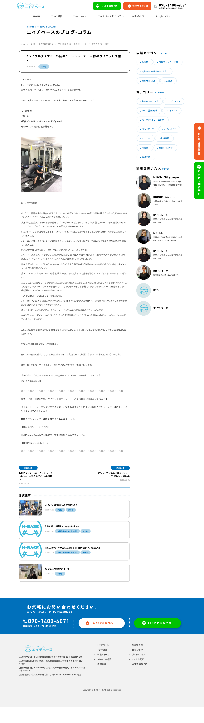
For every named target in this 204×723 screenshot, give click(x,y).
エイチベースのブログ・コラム (42, 44)
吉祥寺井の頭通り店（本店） (155, 71)
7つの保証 (57, 16)
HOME (37, 16)
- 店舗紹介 (100, 664)
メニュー (146, 138)
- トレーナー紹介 (103, 659)
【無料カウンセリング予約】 (35, 427)
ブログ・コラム (163, 16)
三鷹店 (168, 80)
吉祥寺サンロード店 (168, 62)
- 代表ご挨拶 (136, 649)
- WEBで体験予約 (138, 664)
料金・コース (80, 16)
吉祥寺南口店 (148, 80)
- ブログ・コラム (137, 654)
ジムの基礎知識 (149, 110)
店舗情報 (164, 138)
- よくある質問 (136, 659)
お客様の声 (138, 16)
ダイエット (172, 110)
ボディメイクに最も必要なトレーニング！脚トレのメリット (113, 475)
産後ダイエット (166, 147)
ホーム (22, 44)
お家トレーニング (150, 101)
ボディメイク (170, 129)
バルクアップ (148, 129)
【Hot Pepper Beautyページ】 (36, 443)
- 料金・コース (101, 654)
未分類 (43, 66)
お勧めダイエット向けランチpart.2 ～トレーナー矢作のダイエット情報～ (37, 476)
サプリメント (174, 101)
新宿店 (145, 62)
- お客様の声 (136, 644)
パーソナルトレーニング (153, 119)
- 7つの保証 (100, 649)
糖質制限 (146, 156)
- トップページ (101, 644)
